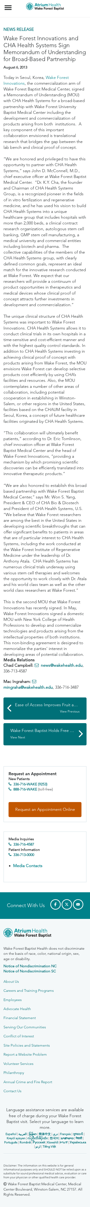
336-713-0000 (23, 854)
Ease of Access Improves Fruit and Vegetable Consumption (51, 708)
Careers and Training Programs (28, 990)
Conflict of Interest (18, 1036)
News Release (18, 29)
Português (11, 1142)
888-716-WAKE (25, 789)
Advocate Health (17, 1009)
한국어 (54, 1138)
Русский (39, 1142)
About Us (11, 981)
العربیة (22, 1134)
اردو (38, 1146)
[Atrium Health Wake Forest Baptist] (45, 933)
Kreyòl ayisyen (16, 1138)
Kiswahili (52, 1142)
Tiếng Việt (49, 1146)
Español (11, 1134)
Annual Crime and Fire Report (27, 1082)
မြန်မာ (33, 1134)
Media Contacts (27, 865)
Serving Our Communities (24, 1027)
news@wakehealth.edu (62, 665)
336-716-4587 (23, 844)
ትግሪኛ (64, 1142)
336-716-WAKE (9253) (30, 784)
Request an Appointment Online (45, 809)
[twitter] (67, 904)
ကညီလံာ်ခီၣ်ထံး (37, 1138)
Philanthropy (13, 1072)
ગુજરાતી (78, 1134)
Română (25, 1142)
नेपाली (79, 1138)
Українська (78, 1142)
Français (65, 1134)
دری (55, 1134)
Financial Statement (19, 1018)
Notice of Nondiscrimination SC (29, 971)
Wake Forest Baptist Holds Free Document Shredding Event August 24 (48, 733)
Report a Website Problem (25, 1054)
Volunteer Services (18, 1063)
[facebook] (55, 904)
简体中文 (45, 1134)
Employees (12, 1000)
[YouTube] (78, 904)
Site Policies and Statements (26, 1045)
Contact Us (12, 1091)
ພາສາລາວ (67, 1138)
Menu (8, 5)
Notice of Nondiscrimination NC (30, 966)
